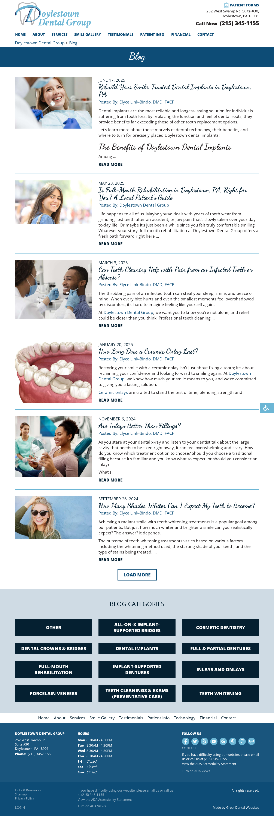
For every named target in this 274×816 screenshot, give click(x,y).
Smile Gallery (87, 34)
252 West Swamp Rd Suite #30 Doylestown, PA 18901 (32, 744)
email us (153, 790)
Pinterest (232, 741)
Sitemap (21, 794)
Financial (181, 34)
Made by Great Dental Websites (236, 807)
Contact (205, 34)
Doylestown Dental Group (40, 43)
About (60, 718)
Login (20, 807)
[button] (137, 575)
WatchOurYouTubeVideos (213, 741)
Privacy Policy (24, 798)
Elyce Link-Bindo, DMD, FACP (146, 102)
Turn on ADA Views (196, 771)
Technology (184, 718)
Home (20, 34)
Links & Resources (28, 790)
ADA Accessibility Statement (215, 764)
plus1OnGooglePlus (223, 741)
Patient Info (158, 718)
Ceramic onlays (113, 392)
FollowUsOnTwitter (195, 741)
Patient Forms (244, 5)
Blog (73, 43)
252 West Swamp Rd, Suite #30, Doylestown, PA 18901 (232, 13)
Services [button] (59, 34)
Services (77, 718)
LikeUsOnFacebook (185, 741)
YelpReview (204, 741)
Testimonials (120, 34)
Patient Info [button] (152, 34)
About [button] (39, 34)
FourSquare (242, 741)
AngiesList (251, 741)
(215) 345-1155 (239, 23)
